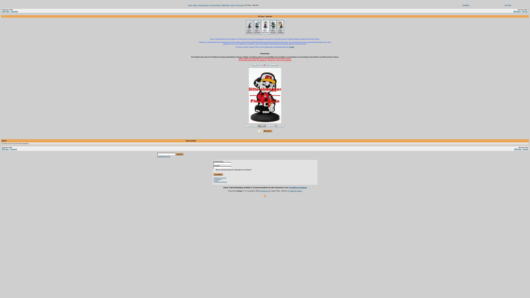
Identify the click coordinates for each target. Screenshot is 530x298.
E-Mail (292, 47)
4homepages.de (264, 191)
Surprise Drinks (215, 5)
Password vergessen (220, 178)
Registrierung (218, 179)
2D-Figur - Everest (10, 11)
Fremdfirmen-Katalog (298, 188)
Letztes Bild (274, 65)
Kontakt (216, 180)
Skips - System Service (201, 5)
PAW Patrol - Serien (228, 5)
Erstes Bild (255, 65)
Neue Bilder (508, 5)
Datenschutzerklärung (220, 182)
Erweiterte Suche (163, 157)
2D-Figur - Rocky (520, 11)
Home (190, 5)
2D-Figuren (240, 5)
